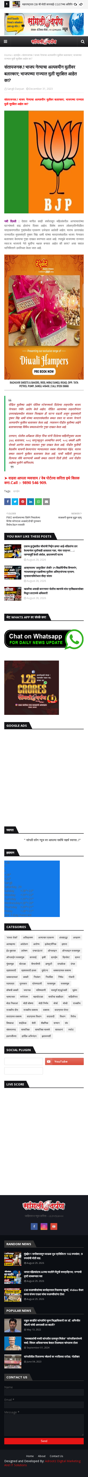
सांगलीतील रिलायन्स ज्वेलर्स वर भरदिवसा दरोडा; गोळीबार (52, 1356)
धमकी (25, 977)
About (41, 1456)
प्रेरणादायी (37, 983)
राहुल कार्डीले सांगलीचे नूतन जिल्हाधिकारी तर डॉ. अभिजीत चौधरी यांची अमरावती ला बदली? (52, 1323)
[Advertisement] (44, 777)
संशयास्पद (11, 1029)
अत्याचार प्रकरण (46, 937)
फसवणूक (65, 983)
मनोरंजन (24, 996)
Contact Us (56, 1456)
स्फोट (71, 1029)
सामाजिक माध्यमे (42, 1029)
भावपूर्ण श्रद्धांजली (59, 990)
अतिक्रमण (28, 937)
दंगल (73, 964)
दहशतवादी (11, 970)
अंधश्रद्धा (63, 937)
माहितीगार (73, 996)
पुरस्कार (23, 983)
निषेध (60, 977)
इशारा (64, 944)
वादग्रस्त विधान (34, 1016)
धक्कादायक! (12, 977)
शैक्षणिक (44, 1023)
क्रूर (77, 957)
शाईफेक (22, 1023)
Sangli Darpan (15, 89)
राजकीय (77, 1003)
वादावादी (50, 1016)
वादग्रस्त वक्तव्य (14, 1016)
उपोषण (24, 950)
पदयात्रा (10, 983)
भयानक (27, 990)
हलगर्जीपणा (11, 1036)
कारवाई (33, 957)
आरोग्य (36, 944)
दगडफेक (61, 964)
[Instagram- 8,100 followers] (23, 1061)
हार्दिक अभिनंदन (29, 1036)
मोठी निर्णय (43, 1003)
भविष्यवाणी (41, 990)
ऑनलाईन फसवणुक (15, 957)
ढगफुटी (48, 964)
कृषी (44, 957)
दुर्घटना (45, 970)
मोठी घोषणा (28, 1003)
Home (8, 55)
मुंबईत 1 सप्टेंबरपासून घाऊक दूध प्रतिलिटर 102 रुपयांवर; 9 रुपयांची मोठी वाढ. (53, 1256)
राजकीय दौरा (12, 1010)
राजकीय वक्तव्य (30, 1010)
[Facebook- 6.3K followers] (23, 1070)
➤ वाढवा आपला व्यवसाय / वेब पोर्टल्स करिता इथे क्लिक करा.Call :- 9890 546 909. (41, 480)
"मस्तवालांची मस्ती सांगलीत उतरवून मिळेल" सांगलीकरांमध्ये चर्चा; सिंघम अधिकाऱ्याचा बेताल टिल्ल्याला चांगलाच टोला (53, 1341)
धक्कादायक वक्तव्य (62, 970)
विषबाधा (10, 1023)
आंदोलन (24, 944)
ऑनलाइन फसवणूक (71, 950)
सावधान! (59, 1029)
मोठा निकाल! (12, 1003)
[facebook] (34, 1226)
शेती (34, 1023)
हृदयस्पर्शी (46, 1036)
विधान (62, 1016)
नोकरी (71, 977)
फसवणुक (51, 983)
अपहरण (76, 937)
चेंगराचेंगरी (35, 964)
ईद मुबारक (11, 950)
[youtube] (64, 1061)
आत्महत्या (10, 944)
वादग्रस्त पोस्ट (61, 1010)
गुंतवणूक (10, 964)
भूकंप (74, 990)
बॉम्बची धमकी (12, 990)
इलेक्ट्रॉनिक (50, 944)
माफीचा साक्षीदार (55, 996)
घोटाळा (22, 964)
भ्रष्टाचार (10, 996)
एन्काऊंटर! (38, 950)
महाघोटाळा (38, 996)
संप (66, 1023)
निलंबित (49, 977)
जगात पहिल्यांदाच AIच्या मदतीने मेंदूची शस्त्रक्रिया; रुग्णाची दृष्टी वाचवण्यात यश (53, 1274)
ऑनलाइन (52, 950)
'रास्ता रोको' (12, 937)
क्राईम (17, 55)
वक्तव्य (46, 1010)
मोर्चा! (65, 1003)
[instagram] (44, 1226)
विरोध (73, 1016)
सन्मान (57, 1023)
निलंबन (37, 977)
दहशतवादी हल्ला (28, 970)
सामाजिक (25, 1029)
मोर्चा (56, 1003)
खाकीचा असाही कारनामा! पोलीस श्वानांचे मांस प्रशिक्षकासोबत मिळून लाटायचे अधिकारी (53, 591)
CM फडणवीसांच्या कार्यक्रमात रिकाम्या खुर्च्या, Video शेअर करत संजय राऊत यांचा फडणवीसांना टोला (54, 1292)
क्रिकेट (66, 957)
